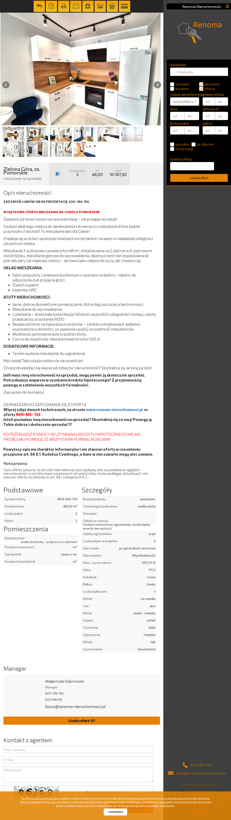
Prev (5, 85)
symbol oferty (181, 159)
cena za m (211, 109)
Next (157, 85)
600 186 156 (54, 693)
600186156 (53, 699)
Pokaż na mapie (75, 6)
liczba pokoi (179, 123)
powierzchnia (213, 94)
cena (173, 109)
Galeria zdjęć (100, 6)
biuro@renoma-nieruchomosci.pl (75, 706)
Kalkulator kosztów (112, 6)
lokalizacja (178, 64)
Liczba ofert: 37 (81, 720)
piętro (207, 123)
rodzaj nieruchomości (184, 94)
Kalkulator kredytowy (124, 6)
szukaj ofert (199, 178)
